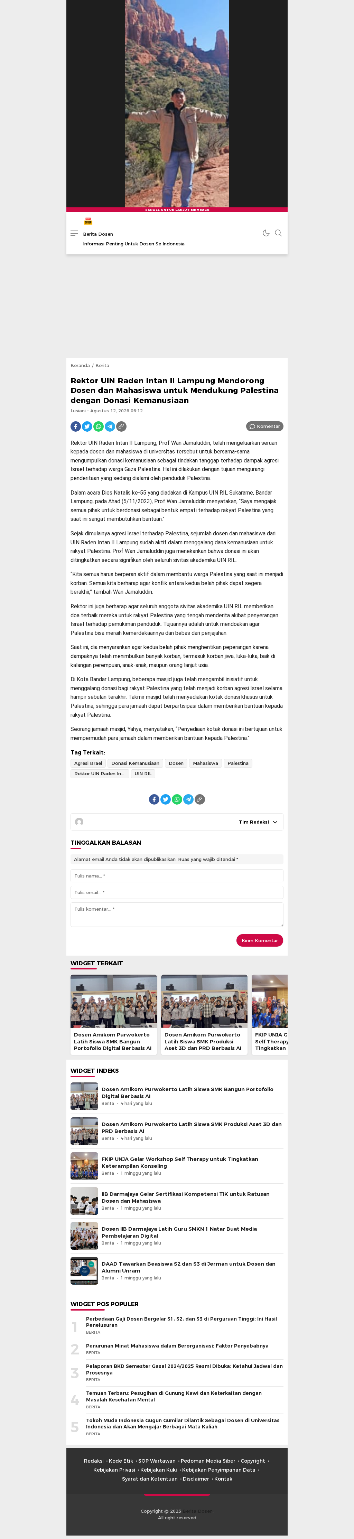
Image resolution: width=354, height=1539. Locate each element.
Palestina (238, 763)
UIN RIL (143, 773)
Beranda (80, 365)
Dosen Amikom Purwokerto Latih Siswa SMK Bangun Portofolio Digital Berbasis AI (112, 1041)
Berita (102, 365)
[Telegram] (110, 426)
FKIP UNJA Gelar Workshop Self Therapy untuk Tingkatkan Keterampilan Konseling (180, 1162)
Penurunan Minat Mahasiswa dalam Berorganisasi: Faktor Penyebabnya (177, 1346)
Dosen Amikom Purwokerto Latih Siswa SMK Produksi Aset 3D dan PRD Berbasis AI (203, 1041)
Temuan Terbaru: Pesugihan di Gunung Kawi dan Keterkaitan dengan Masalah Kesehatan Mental (174, 1396)
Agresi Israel (88, 763)
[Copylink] (121, 426)
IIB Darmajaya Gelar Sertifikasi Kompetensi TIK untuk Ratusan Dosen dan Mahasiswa (186, 1197)
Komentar (268, 426)
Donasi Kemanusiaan (135, 763)
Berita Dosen (98, 234)
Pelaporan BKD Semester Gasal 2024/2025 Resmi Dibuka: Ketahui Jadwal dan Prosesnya (184, 1369)
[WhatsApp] (98, 426)
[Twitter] (87, 426)
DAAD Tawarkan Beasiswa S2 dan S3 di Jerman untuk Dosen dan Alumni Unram (189, 1267)
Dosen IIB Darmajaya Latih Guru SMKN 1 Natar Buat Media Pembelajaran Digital (179, 1232)
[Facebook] (76, 426)
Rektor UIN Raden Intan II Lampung (101, 773)
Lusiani (78, 410)
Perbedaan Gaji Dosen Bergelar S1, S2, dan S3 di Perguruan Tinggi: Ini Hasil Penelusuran (181, 1322)
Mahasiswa (205, 763)
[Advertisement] (177, 306)
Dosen (176, 763)
